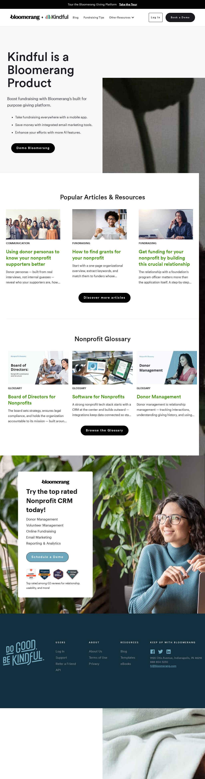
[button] (120, 17)
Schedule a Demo (47, 557)
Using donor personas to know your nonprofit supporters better (32, 258)
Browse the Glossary (104, 430)
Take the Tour (128, 4)
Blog (75, 17)
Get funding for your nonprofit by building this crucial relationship (164, 258)
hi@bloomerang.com (163, 666)
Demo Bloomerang (33, 148)
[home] (39, 17)
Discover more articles (104, 297)
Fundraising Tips (93, 17)
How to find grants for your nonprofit (96, 255)
